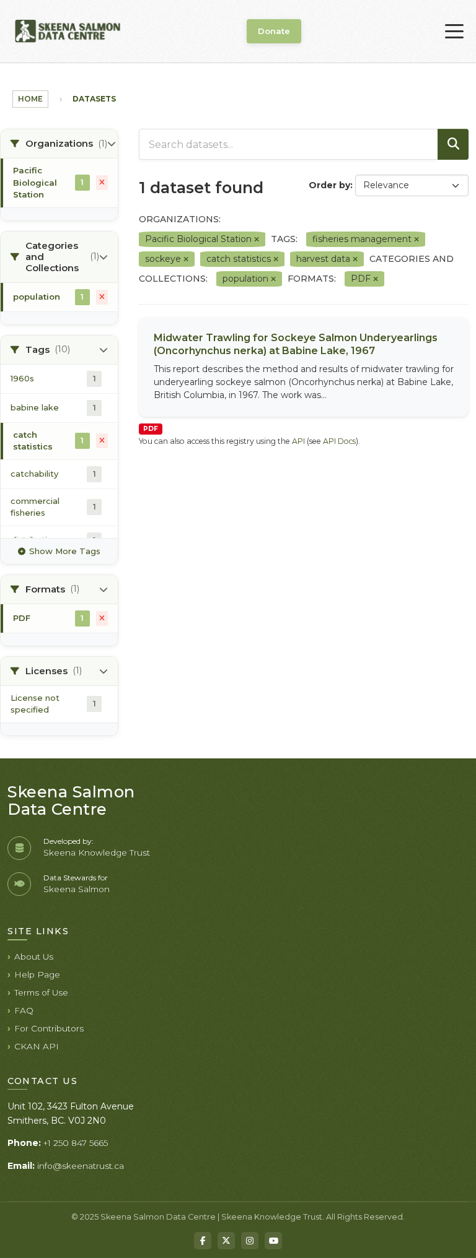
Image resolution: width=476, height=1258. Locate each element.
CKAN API (36, 1046)
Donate (274, 31)
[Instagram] (249, 1240)
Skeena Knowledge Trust (96, 852)
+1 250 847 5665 (75, 1143)
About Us (33, 956)
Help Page (37, 974)
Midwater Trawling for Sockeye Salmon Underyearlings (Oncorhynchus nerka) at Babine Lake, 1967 (296, 344)
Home (30, 98)
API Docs (339, 441)
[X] (226, 1240)
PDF (150, 429)
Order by (329, 185)
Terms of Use (41, 992)
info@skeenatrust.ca (80, 1166)
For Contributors (49, 1028)
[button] (59, 143)
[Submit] (453, 144)
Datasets (94, 98)
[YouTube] (273, 1240)
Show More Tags (64, 551)
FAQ (23, 1010)
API (298, 441)
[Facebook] (202, 1240)
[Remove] (256, 239)
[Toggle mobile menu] (454, 31)
